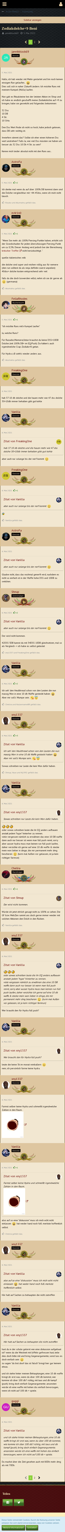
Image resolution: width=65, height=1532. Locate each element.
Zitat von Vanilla (14, 499)
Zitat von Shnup (14, 898)
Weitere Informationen (13, 1527)
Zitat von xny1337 (15, 812)
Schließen (31, 1527)
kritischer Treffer (10, 250)
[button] (4, 4)
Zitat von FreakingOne (18, 441)
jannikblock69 (11, 33)
